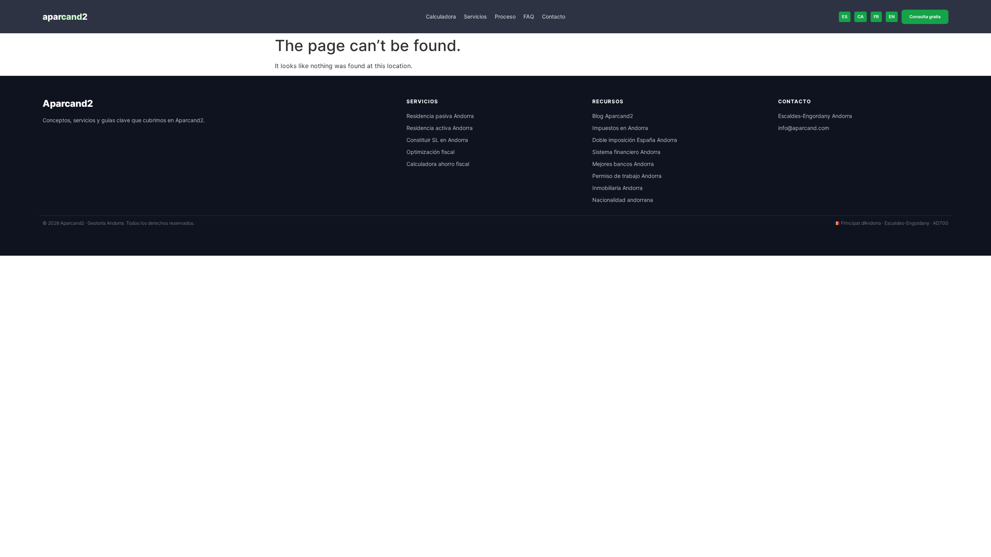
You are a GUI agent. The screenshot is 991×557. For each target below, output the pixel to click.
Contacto (553, 16)
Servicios (475, 16)
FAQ (528, 16)
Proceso (505, 16)
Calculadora (441, 16)
